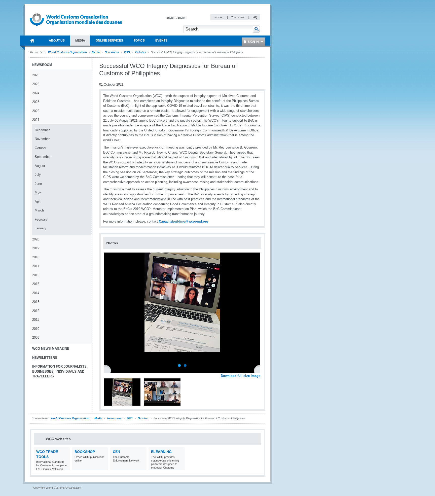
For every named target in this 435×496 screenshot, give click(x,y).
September (43, 157)
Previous (108, 370)
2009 (35, 337)
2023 (35, 102)
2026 (35, 75)
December (42, 130)
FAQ (254, 17)
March (39, 210)
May (38, 192)
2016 (35, 275)
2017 (35, 266)
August (40, 166)
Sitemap (218, 17)
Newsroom (112, 52)
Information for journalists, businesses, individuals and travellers (60, 371)
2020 (35, 239)
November (42, 139)
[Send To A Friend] (260, 66)
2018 (35, 257)
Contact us (238, 17)
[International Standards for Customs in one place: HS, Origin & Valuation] (65, 467)
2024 (35, 93)
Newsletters (44, 358)
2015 (35, 284)
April (38, 201)
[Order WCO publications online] (104, 467)
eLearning (161, 452)
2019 (35, 248)
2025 (35, 84)
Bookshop (85, 452)
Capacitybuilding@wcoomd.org (183, 221)
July (38, 174)
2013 (35, 302)
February (41, 219)
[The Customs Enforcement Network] (142, 467)
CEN (116, 452)
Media (96, 52)
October (140, 52)
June (38, 184)
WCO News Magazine (50, 348)
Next (259, 370)
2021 (127, 52)
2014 (35, 293)
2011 (35, 320)
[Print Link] (244, 66)
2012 (35, 311)
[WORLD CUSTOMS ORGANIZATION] (32, 41)
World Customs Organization (68, 52)
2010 (35, 329)
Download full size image (240, 376)
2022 (35, 111)
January (40, 228)
